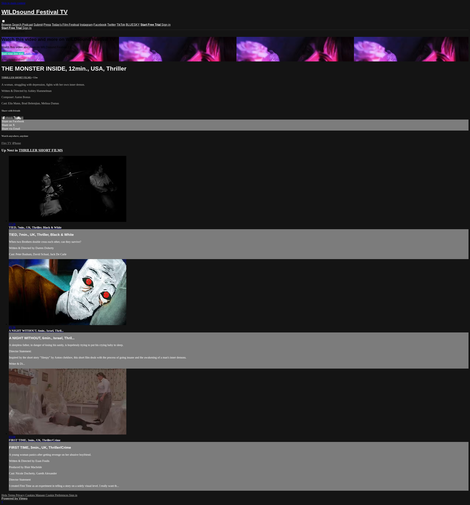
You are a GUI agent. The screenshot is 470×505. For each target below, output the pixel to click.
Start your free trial (12, 53)
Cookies (30, 495)
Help (4, 495)
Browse (6, 24)
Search (17, 24)
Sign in (166, 24)
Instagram (86, 24)
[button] (3, 21)
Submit (38, 24)
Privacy (20, 495)
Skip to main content (13, 3)
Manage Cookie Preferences (52, 495)
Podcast (27, 24)
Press (47, 24)
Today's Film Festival (65, 24)
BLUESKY (133, 24)
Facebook (99, 24)
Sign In (27, 28)
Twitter (111, 24)
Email (20, 117)
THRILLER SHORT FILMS (16, 77)
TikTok (121, 24)
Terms (12, 495)
